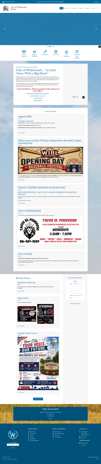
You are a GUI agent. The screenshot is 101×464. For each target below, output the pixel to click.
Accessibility (15, 459)
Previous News (38, 398)
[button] (97, 8)
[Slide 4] (53, 46)
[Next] (96, 29)
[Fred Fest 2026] (75, 72)
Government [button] (73, 8)
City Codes (56, 54)
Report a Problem (34, 55)
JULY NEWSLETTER (38, 98)
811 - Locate (57, 435)
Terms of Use (4, 459)
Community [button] (66, 8)
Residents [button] (80, 8)
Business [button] (87, 8)
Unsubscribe (50, 418)
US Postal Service (58, 436)
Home (61, 8)
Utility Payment (24, 55)
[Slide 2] (49, 46)
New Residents (66, 55)
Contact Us (96, 1)
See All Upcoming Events (75, 303)
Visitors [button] (92, 8)
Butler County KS (58, 431)
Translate (12, 447)
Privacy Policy (10, 459)
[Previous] (5, 29)
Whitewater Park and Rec (59, 433)
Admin (98, 459)
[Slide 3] (51, 46)
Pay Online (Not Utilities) (77, 56)
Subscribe (45, 54)
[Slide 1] (48, 46)
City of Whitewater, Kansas (19, 8)
